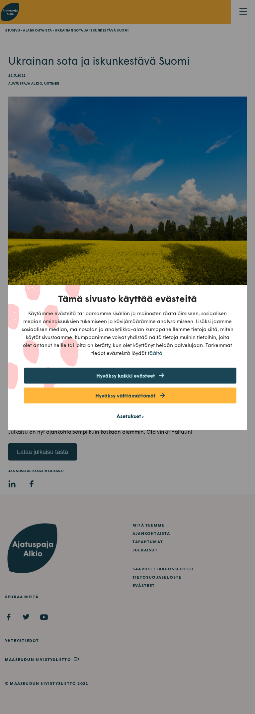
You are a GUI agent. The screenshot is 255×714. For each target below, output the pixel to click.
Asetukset (129, 416)
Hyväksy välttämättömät (125, 395)
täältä (155, 353)
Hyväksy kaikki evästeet (125, 376)
